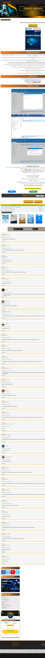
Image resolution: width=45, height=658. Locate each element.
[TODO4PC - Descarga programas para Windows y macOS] (10, 585)
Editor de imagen (5, 601)
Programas (3, 19)
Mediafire (33, 191)
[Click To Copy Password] (40, 196)
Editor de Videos (6, 604)
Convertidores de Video (7, 606)
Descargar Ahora (33, 25)
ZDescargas (36, 651)
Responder (4, 241)
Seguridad (7, 19)
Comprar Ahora (10, 630)
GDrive (11, 191)
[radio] (7, 627)
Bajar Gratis (38, 201)
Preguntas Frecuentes (16, 644)
